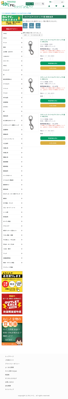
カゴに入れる (52, 68)
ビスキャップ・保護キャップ (11, 125)
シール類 (5, 212)
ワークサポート (7, 175)
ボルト (5, 38)
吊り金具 (5, 97)
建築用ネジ (6, 184)
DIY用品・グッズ (8, 203)
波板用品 (5, 102)
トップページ (9, 356)
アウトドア (6, 226)
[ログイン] (64, 6)
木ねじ (5, 65)
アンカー (5, 93)
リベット (5, 88)
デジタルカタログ (11, 378)
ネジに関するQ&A (11, 371)
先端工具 (5, 152)
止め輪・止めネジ (8, 52)
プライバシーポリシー (12, 364)
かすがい (5, 107)
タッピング (6, 70)
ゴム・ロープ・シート (9, 207)
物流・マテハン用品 (8, 262)
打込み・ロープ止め (8, 244)
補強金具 (5, 134)
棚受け (5, 198)
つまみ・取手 (7, 249)
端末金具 (7, 13)
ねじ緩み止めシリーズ (9, 120)
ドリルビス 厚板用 (8, 180)
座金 (4, 47)
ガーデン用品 (7, 221)
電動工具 (5, 157)
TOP (3, 13)
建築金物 (5, 189)
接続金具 (13, 13)
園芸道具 (5, 171)
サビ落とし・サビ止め (9, 239)
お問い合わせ (9, 382)
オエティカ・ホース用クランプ (11, 194)
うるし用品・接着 (8, 235)
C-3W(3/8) (26, 26)
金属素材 (5, 129)
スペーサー (6, 61)
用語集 (7, 375)
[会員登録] (49, 6)
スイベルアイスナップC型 (24, 13)
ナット (5, 42)
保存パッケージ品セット (10, 230)
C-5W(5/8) (38, 26)
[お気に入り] (56, 6)
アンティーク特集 (8, 267)
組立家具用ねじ (7, 79)
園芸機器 (5, 162)
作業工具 (5, 148)
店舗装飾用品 (7, 258)
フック (5, 253)
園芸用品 (5, 166)
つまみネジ (6, 56)
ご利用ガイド (9, 360)
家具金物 (5, 217)
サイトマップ (9, 389)
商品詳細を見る (52, 63)
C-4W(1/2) (32, 26)
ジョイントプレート (8, 139)
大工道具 (5, 143)
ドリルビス (6, 84)
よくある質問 (9, 367)
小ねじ (5, 33)
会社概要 (8, 386)
